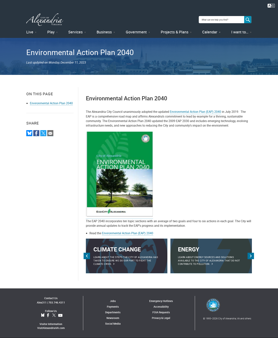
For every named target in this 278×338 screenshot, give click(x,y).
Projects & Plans (174, 32)
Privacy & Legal (161, 318)
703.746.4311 (56, 302)
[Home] (44, 19)
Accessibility (161, 306)
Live (29, 32)
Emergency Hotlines (161, 301)
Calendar (209, 32)
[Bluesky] (29, 133)
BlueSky (42, 315)
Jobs (113, 301)
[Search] (248, 19)
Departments (112, 312)
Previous (87, 256)
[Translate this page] (271, 5)
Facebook (48, 315)
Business (104, 32)
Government (136, 32)
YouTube (60, 315)
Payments (113, 306)
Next (251, 256)
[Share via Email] (50, 133)
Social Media (113, 323)
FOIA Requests (161, 312)
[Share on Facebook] (36, 133)
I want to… (239, 32)
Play (50, 32)
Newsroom (112, 318)
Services (75, 32)
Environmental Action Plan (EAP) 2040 (195, 112)
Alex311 (42, 302)
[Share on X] (43, 133)
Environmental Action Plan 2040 (51, 103)
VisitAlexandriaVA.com (51, 328)
